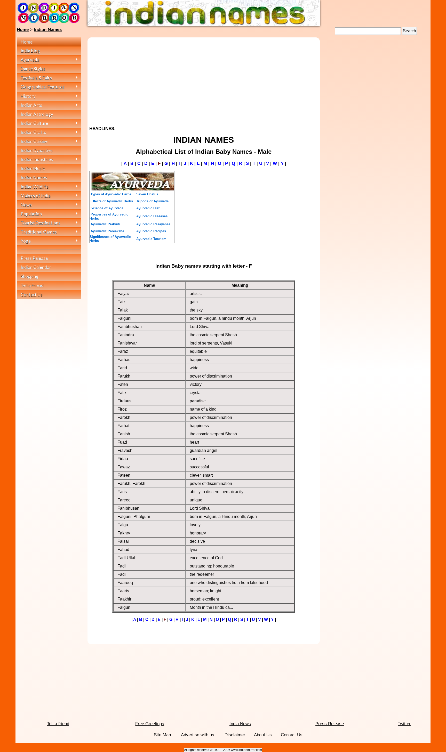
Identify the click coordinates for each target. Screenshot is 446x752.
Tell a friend (58, 723)
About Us (263, 734)
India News (240, 723)
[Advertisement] (203, 80)
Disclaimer (235, 734)
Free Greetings (149, 723)
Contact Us (291, 734)
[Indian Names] (203, 24)
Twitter (404, 723)
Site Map (162, 734)
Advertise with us (198, 734)
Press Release (329, 723)
